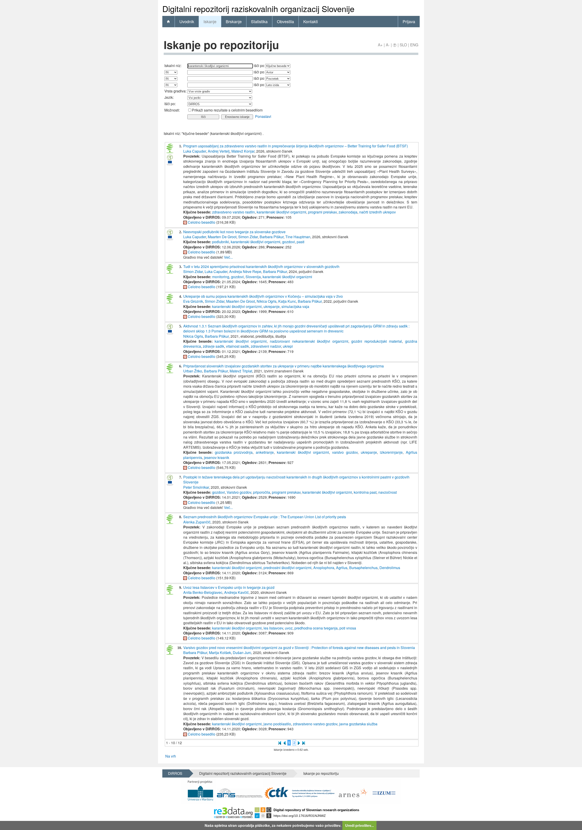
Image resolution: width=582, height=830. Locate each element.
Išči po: (170, 103)
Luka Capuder (194, 151)
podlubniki (220, 241)
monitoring (220, 276)
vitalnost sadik (237, 346)
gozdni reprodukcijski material (376, 341)
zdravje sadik (213, 346)
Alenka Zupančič (197, 522)
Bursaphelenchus (363, 567)
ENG (414, 44)
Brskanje (234, 21)
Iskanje (209, 21)
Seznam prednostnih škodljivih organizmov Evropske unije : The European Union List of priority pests (264, 516)
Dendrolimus (389, 567)
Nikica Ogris (266, 301)
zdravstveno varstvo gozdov (315, 723)
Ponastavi (263, 116)
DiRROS (175, 773)
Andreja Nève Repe (245, 271)
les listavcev (273, 628)
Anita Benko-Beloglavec (202, 592)
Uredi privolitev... (359, 825)
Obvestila (285, 21)
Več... (228, 257)
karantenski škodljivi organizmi (281, 212)
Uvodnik (186, 21)
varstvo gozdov (345, 452)
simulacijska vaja (295, 306)
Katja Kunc (287, 301)
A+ (380, 44)
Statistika (259, 21)
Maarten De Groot (222, 236)
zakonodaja (348, 212)
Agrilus (341, 567)
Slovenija (253, 276)
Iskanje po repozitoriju (321, 773)
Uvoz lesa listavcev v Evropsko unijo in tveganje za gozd (228, 587)
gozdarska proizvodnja (234, 452)
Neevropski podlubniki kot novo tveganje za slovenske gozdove (234, 231)
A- (388, 44)
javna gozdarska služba (358, 723)
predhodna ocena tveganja (316, 628)
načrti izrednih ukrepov (377, 212)
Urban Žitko (192, 371)
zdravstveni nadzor (266, 346)
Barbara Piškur (271, 236)
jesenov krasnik (216, 457)
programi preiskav (322, 212)
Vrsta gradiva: (175, 91)
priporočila (261, 492)
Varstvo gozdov (239, 492)
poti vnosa (347, 628)
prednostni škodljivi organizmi (287, 567)
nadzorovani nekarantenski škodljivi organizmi (309, 341)
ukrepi (288, 346)
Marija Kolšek (220, 652)
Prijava (409, 21)
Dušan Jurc (242, 652)
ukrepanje (271, 306)
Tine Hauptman (297, 236)
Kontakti (310, 21)
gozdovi (288, 241)
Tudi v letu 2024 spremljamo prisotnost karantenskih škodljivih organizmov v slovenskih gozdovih (261, 266)
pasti (300, 241)
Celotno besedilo (201, 222)
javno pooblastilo (277, 723)
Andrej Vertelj (219, 151)
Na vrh (170, 756)
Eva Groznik (193, 301)
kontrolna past (365, 492)
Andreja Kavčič (236, 592)
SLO (403, 44)
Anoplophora (323, 567)
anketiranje (265, 452)
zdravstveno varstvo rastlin (233, 212)
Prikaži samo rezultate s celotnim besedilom (227, 110)
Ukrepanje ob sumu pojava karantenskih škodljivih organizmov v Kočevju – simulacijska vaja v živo (263, 296)
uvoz (289, 628)
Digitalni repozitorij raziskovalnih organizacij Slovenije (242, 773)
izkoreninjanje (391, 452)
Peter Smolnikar (196, 487)
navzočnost (387, 492)
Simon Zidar (248, 236)
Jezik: (169, 97)
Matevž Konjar (242, 151)
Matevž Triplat (241, 371)
